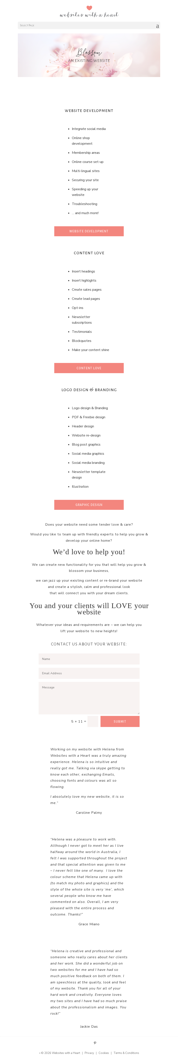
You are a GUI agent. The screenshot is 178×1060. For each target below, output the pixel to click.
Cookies (104, 1053)
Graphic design (89, 505)
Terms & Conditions (126, 1053)
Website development (89, 231)
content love (89, 368)
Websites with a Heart (66, 1053)
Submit (120, 721)
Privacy (89, 1053)
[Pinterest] (95, 1043)
